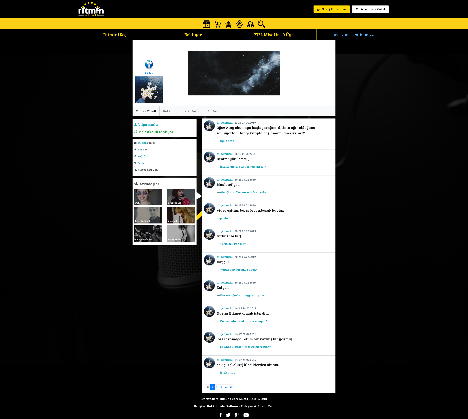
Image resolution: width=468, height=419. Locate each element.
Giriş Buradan (333, 9)
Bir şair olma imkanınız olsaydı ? (244, 321)
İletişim (199, 406)
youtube (225, 218)
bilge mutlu (225, 122)
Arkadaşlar (192, 111)
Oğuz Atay (227, 141)
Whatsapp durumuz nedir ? (239, 269)
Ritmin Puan (266, 406)
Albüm (212, 111)
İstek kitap (227, 372)
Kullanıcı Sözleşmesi (241, 406)
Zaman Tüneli (146, 111)
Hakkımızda (216, 406)
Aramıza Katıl (372, 9)
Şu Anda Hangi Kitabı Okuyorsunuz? (245, 347)
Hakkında (170, 111)
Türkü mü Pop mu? (233, 244)
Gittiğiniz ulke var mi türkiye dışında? (247, 192)
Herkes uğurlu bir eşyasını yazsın (244, 295)
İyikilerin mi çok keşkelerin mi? (243, 166)
